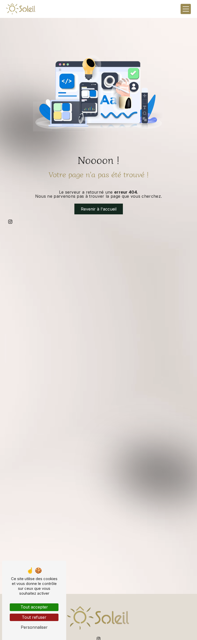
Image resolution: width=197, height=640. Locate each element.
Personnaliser (34, 627)
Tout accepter (34, 607)
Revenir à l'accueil (98, 209)
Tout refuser (34, 617)
